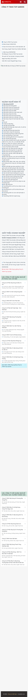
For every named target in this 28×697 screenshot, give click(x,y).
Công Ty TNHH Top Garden (10, 42)
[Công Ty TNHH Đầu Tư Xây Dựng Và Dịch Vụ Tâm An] (24, 348)
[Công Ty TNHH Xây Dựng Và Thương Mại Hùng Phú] (24, 498)
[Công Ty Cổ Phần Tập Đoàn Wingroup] (24, 341)
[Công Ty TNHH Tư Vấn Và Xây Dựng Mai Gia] (24, 292)
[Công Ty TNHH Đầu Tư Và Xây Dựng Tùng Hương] (24, 357)
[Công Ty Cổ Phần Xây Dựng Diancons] (24, 524)
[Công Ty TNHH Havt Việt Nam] (24, 538)
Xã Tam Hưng (12, 264)
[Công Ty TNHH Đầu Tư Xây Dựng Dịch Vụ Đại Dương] (24, 515)
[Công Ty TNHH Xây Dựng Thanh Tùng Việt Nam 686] (24, 544)
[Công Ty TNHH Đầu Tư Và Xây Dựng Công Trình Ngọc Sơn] (24, 507)
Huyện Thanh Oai (20, 264)
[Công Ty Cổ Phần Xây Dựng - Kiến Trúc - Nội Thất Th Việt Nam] (24, 552)
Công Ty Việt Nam (12, 694)
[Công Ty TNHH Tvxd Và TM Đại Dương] (24, 335)
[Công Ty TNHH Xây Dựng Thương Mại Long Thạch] (24, 317)
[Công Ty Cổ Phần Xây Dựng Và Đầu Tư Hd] (24, 283)
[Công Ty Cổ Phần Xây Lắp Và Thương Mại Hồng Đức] (24, 529)
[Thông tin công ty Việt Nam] (7, 2)
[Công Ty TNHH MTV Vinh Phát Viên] (24, 300)
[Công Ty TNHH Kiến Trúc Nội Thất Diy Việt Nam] (24, 326)
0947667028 (5, 267)
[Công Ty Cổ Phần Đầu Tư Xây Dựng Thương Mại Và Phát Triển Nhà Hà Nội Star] (24, 561)
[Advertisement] (14, 24)
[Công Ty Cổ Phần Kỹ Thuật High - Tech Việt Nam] (24, 308)
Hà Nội (6, 264)
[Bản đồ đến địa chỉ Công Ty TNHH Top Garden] (13, 65)
